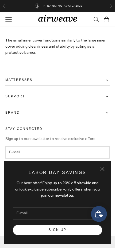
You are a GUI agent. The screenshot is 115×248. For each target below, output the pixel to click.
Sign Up (57, 230)
